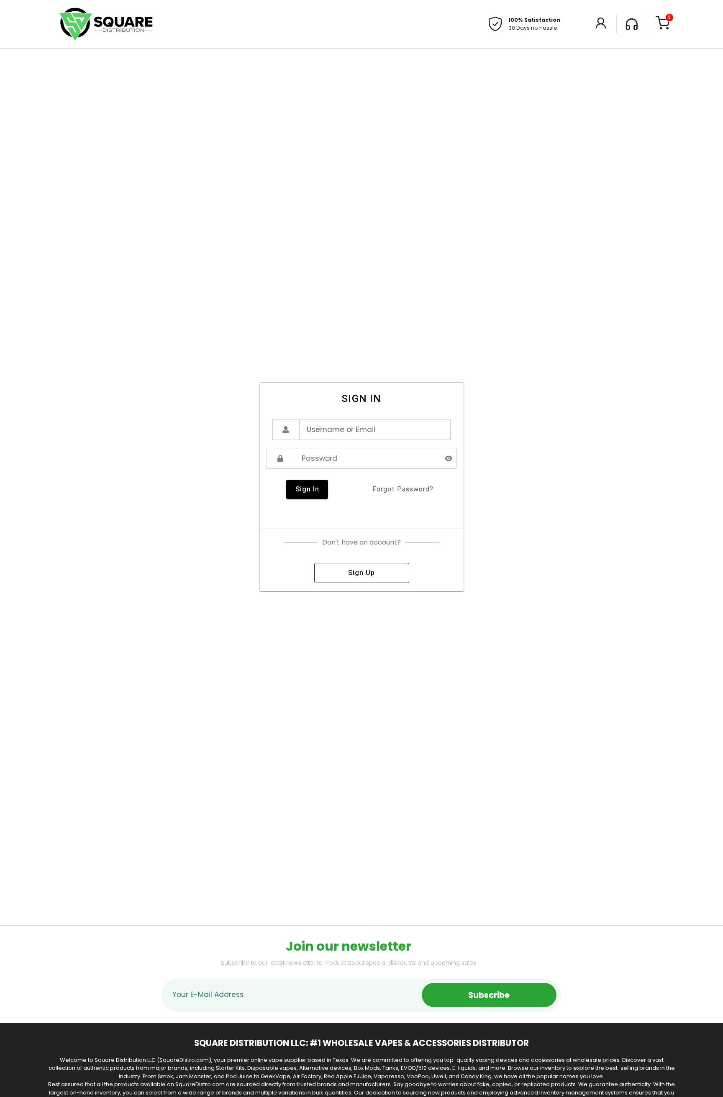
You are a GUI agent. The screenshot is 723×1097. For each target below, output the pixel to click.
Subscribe (489, 995)
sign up (361, 573)
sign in (307, 489)
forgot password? (402, 489)
